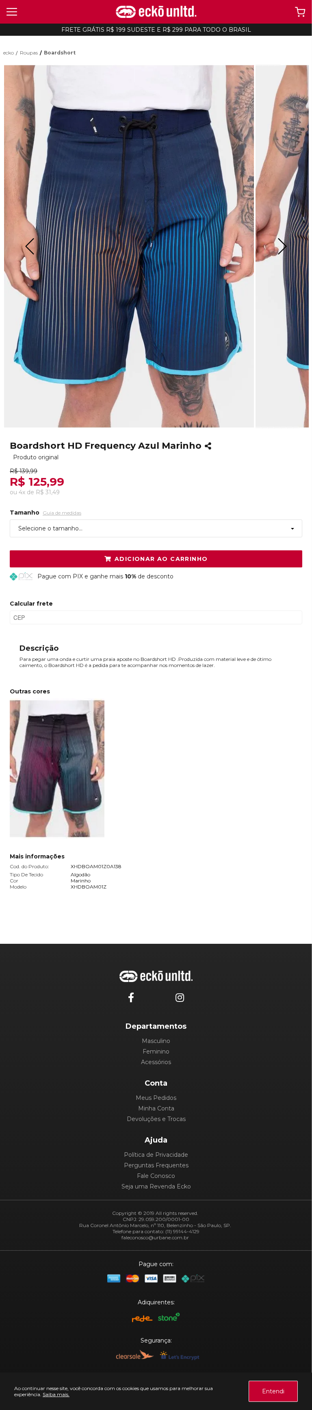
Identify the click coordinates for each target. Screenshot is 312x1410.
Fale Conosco (156, 1176)
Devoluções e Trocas (156, 1119)
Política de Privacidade (156, 1154)
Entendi (273, 1391)
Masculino (156, 1041)
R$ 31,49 (48, 492)
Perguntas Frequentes (156, 1165)
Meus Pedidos (156, 1097)
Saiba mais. (56, 1394)
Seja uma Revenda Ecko (156, 1186)
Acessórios (156, 1062)
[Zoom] (128, 246)
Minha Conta (156, 1108)
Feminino (156, 1051)
